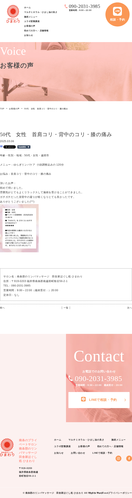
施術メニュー (31, 17)
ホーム (27, 7)
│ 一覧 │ (66, 307)
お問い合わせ (78, 453)
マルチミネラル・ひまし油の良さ (40, 12)
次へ (129, 307)
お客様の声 (29, 26)
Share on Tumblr (23, 147)
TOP (2, 109)
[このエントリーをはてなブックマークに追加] (1, 146)
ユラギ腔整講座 (32, 21)
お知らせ (28, 35)
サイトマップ (96, 493)
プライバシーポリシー (120, 493)
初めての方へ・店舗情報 (36, 30)
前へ (2, 307)
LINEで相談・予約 (102, 453)
